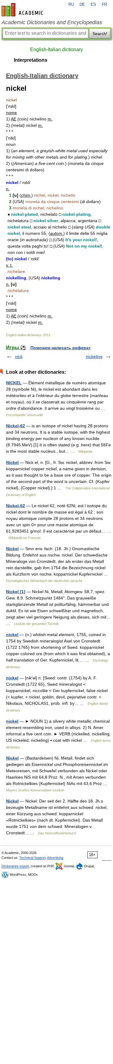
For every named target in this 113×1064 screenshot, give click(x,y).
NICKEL (14, 382)
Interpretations (30, 60)
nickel (12, 634)
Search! (100, 33)
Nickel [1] (15, 591)
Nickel (12, 462)
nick (19, 356)
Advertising (55, 857)
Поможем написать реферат (60, 347)
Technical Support (32, 857)
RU (71, 4)
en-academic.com (23, 9)
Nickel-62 (15, 425)
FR (104, 4)
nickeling (94, 356)
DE (82, 4)
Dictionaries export (15, 866)
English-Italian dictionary (56, 49)
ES (93, 4)
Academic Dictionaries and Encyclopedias (52, 22)
